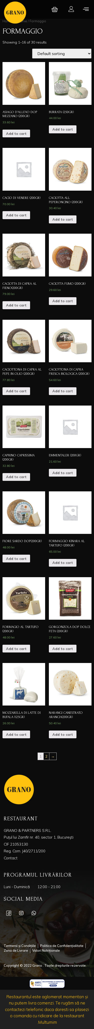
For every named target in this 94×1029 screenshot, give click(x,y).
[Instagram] (21, 913)
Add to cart (16, 133)
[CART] (55, 9)
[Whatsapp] (34, 913)
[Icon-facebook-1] (9, 913)
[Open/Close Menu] (85, 9)
